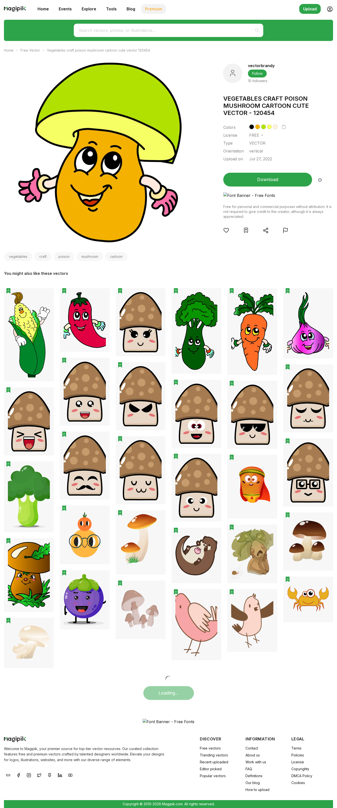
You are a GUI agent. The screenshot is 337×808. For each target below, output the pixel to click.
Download (267, 179)
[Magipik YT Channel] (70, 775)
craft (43, 256)
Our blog (252, 783)
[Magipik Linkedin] (60, 775)
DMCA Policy (301, 776)
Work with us (255, 762)
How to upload (257, 790)
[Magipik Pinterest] (49, 775)
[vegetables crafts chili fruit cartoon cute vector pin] (102, 295)
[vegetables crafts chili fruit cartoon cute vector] (85, 320)
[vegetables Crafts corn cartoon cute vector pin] (46, 295)
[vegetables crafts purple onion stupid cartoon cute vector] (308, 323)
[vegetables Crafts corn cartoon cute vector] (29, 334)
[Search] (256, 30)
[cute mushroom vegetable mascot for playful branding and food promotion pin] (46, 394)
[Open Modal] (226, 230)
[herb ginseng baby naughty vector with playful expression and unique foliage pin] (269, 531)
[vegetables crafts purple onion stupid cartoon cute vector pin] (325, 295)
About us (252, 755)
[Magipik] (15, 9)
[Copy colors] (284, 127)
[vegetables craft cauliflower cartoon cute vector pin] (213, 295)
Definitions (253, 776)
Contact (251, 748)
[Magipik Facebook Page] (18, 775)
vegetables (18, 256)
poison (64, 256)
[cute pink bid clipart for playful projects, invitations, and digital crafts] (252, 620)
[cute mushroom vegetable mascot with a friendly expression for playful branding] (141, 470)
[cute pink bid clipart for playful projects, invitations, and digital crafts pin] (269, 596)
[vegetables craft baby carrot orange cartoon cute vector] (252, 331)
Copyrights (300, 769)
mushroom (89, 256)
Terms (296, 748)
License (297, 762)
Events (65, 8)
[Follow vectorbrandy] (232, 73)
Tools (111, 8)
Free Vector (30, 50)
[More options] (47, 383)
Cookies (298, 783)
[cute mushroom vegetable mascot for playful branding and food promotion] (29, 421)
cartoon (116, 256)
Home (43, 8)
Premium (153, 8)
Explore (89, 8)
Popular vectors (213, 776)
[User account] (328, 9)
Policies (297, 755)
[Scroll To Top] (326, 798)
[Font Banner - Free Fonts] (278, 195)
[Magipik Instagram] (29, 775)
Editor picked (211, 769)
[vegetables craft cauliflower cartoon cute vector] (196, 331)
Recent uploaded (214, 762)
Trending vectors (214, 755)
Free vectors (210, 748)
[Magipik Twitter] (39, 775)
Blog (131, 8)
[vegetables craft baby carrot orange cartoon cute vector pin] (269, 295)
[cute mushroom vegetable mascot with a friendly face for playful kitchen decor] (141, 322)
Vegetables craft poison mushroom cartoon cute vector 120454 (98, 50)
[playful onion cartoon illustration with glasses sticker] (85, 534)
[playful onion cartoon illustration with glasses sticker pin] (102, 512)
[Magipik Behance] (8, 775)
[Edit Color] (320, 180)
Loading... (168, 692)
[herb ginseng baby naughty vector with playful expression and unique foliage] (252, 553)
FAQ (248, 769)
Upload (310, 8)
